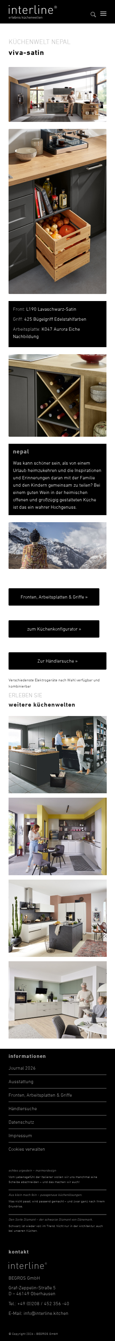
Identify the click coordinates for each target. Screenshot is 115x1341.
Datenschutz (21, 1122)
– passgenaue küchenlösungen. (45, 1195)
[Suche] (90, 11)
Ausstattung (21, 1081)
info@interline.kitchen (46, 1313)
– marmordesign (32, 1170)
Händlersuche (23, 1108)
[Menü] (103, 12)
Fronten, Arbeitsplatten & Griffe (40, 1095)
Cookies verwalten (27, 1149)
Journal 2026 (22, 1068)
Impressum (20, 1135)
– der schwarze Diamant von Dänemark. (51, 1219)
